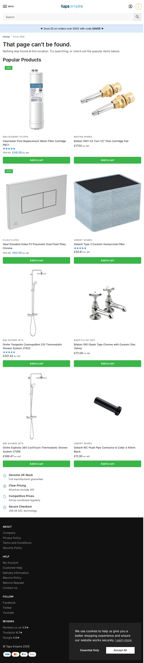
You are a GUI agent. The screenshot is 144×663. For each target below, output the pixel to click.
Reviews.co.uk (12, 627)
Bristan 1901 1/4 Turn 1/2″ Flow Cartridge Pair (101, 141)
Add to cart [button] (36, 160)
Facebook (9, 602)
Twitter (7, 607)
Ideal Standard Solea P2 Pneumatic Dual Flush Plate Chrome (34, 246)
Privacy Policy (12, 538)
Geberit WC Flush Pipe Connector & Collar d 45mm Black (104, 449)
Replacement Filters (15, 137)
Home (6, 36)
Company (9, 533)
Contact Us (10, 588)
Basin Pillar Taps (84, 340)
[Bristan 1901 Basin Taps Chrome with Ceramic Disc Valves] (107, 303)
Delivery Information (16, 573)
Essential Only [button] (89, 650)
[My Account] (130, 6)
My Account (10, 562)
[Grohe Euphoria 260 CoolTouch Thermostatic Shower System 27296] (36, 406)
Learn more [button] (124, 640)
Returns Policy (12, 577)
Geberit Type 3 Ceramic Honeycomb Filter (99, 244)
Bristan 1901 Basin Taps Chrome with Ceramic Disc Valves (105, 346)
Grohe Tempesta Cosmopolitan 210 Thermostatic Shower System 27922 (32, 346)
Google (7, 637)
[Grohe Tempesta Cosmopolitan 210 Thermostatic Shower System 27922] (36, 303)
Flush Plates (11, 240)
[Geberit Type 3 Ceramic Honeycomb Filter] (107, 203)
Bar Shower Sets (13, 340)
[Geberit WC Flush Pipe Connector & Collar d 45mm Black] (107, 406)
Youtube (8, 612)
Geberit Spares (83, 240)
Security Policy (12, 548)
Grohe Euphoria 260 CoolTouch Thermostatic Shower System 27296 (35, 449)
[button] (138, 6)
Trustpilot (9, 632)
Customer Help (12, 567)
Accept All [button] (120, 650)
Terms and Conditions (17, 542)
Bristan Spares (83, 137)
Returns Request (13, 582)
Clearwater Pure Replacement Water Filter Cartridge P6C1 (34, 143)
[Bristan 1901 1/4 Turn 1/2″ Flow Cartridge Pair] (107, 99)
